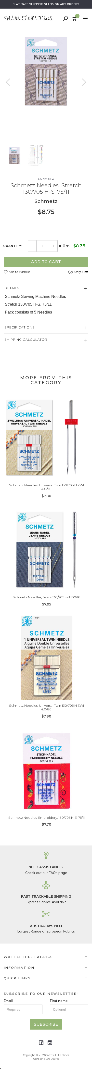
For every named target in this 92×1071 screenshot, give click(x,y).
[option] (46, 71)
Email (8, 1000)
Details (11, 288)
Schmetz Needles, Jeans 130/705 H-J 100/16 (46, 597)
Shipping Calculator (25, 339)
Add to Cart (46, 261)
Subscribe (46, 1024)
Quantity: (12, 245)
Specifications (19, 327)
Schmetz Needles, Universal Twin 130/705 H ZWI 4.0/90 (46, 487)
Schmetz (46, 178)
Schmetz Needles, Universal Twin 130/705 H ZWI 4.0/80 (46, 707)
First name (58, 1000)
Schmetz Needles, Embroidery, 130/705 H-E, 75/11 (46, 817)
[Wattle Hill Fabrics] (30, 18)
